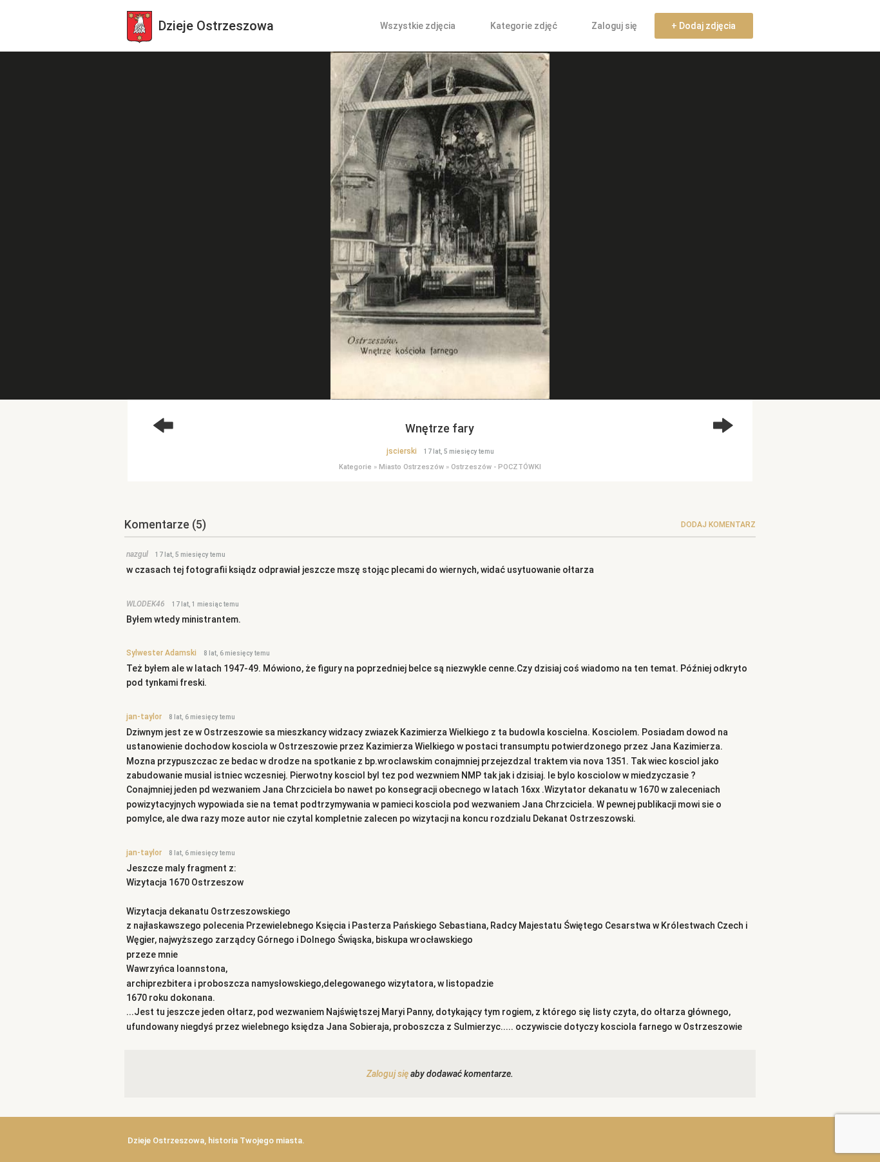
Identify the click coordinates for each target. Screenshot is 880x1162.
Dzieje (214, 26)
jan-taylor (144, 716)
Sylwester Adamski (161, 652)
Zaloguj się (614, 26)
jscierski (402, 451)
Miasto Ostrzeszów (411, 467)
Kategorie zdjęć (523, 26)
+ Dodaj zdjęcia (703, 26)
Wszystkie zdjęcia (417, 26)
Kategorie (355, 467)
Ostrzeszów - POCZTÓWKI (496, 467)
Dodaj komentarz (718, 524)
